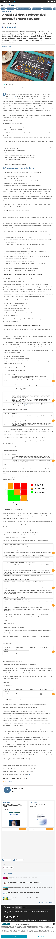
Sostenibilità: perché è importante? (17, 8)
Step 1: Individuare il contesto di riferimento (15, 152)
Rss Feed (17, 911)
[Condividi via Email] (10, 27)
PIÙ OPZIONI (41, 936)
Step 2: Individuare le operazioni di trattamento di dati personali (20, 155)
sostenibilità (24, 404)
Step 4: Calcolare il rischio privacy (13, 159)
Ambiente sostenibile (31, 8)
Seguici (17, 907)
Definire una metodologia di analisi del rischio (14, 150)
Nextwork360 (7, 919)
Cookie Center (7, 912)
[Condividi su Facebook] (3, 27)
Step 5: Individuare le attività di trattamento (15, 162)
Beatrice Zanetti (6, 46)
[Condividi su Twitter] (5, 27)
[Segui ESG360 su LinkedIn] (24, 907)
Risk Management (5, 8)
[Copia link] (13, 27)
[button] (4, 5)
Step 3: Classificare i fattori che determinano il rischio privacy (19, 157)
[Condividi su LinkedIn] (8, 27)
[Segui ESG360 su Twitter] (27, 907)
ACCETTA (13, 936)
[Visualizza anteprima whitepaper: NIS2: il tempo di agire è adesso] (41, 819)
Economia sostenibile (41, 8)
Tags (13, 911)
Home (3, 23)
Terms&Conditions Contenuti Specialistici (40, 911)
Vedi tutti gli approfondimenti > (46, 902)
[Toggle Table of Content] (50, 148)
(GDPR (14, 96)
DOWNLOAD (22, 829)
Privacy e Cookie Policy (25, 911)
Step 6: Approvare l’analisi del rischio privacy (15, 164)
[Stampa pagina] (15, 27)
